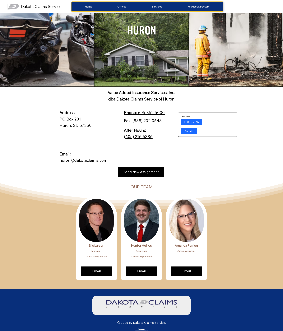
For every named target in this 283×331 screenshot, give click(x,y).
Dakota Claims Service (41, 6)
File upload (186, 116)
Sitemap (141, 329)
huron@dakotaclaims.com (83, 160)
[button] (122, 6)
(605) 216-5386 (138, 136)
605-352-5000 (144, 112)
